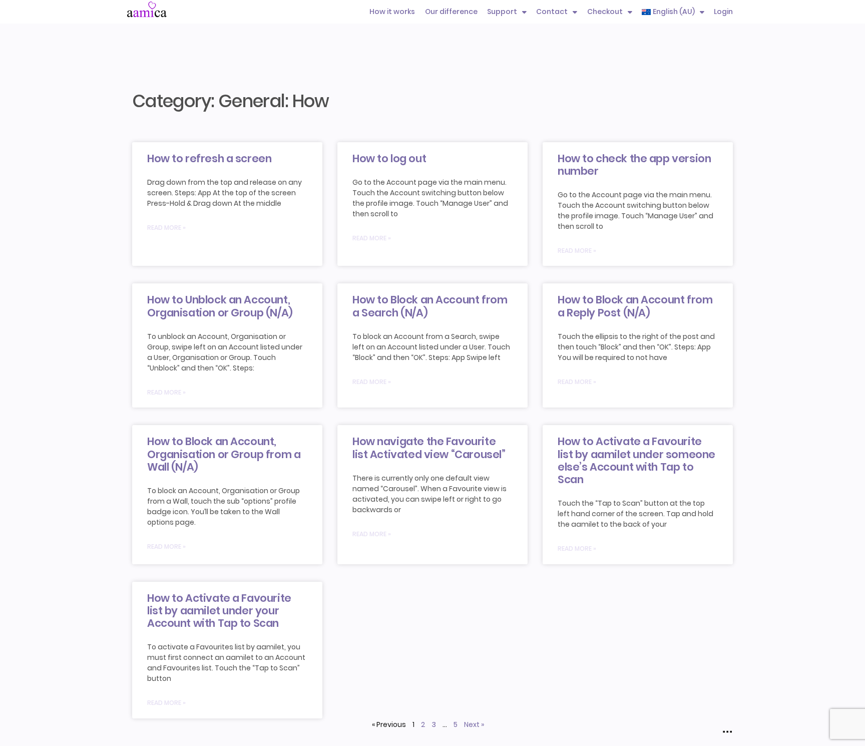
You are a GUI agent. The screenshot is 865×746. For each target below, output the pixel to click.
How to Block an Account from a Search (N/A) (429, 305)
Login (723, 12)
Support (502, 12)
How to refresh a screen (209, 158)
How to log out (389, 158)
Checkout (605, 12)
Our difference (451, 12)
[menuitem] (673, 12)
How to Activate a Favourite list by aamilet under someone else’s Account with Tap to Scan (636, 460)
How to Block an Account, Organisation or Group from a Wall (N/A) (223, 454)
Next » (474, 724)
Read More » (166, 227)
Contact (552, 12)
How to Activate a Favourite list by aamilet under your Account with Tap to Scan (219, 610)
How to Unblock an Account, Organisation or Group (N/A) (220, 305)
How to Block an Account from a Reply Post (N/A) (635, 305)
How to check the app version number (634, 164)
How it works (392, 12)
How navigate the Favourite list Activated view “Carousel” (428, 447)
